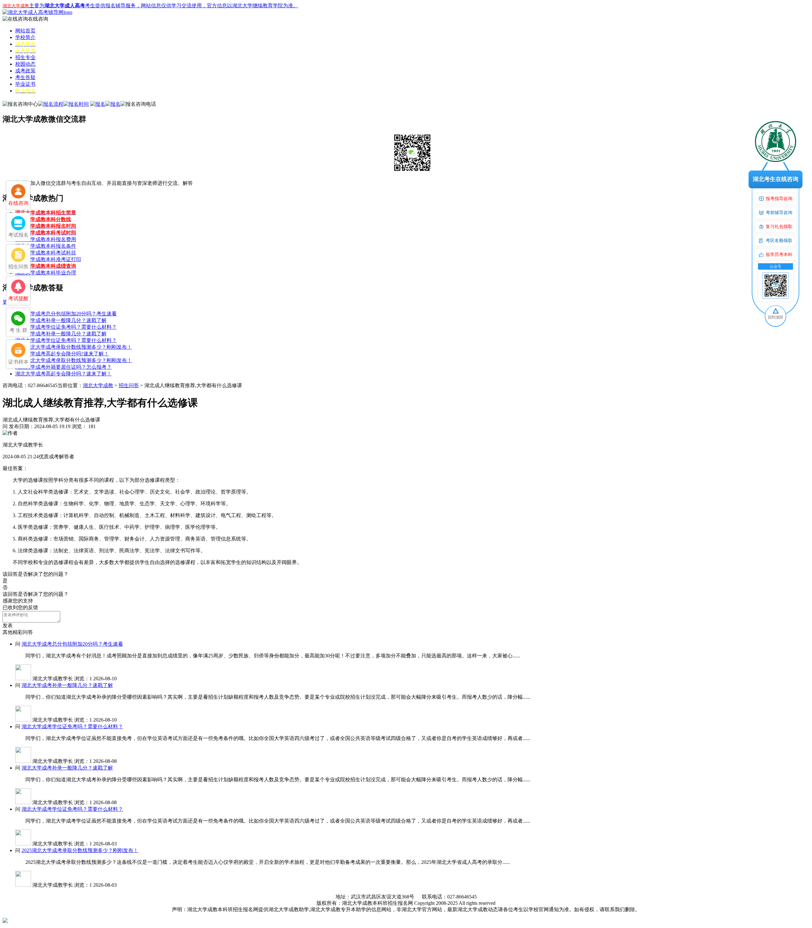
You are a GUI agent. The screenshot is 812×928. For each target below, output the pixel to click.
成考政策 (25, 70)
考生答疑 (25, 77)
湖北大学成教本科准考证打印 (48, 259)
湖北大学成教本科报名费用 (45, 239)
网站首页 (25, 30)
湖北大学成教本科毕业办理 (45, 272)
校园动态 (25, 64)
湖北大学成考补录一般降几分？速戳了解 (61, 320)
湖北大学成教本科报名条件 (45, 246)
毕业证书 (25, 84)
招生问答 (129, 385)
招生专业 (25, 57)
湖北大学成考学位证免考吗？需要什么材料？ (66, 327)
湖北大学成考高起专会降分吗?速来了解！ (62, 353)
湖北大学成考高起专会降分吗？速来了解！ (63, 373)
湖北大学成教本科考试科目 (45, 252)
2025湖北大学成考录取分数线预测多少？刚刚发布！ (73, 347)
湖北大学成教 (98, 385)
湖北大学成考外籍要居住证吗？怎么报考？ (63, 367)
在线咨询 (38, 19)
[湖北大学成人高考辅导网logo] (37, 12)
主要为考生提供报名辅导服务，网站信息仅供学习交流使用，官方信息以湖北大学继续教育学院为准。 (150, 5)
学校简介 (25, 37)
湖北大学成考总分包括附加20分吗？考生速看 (66, 313)
